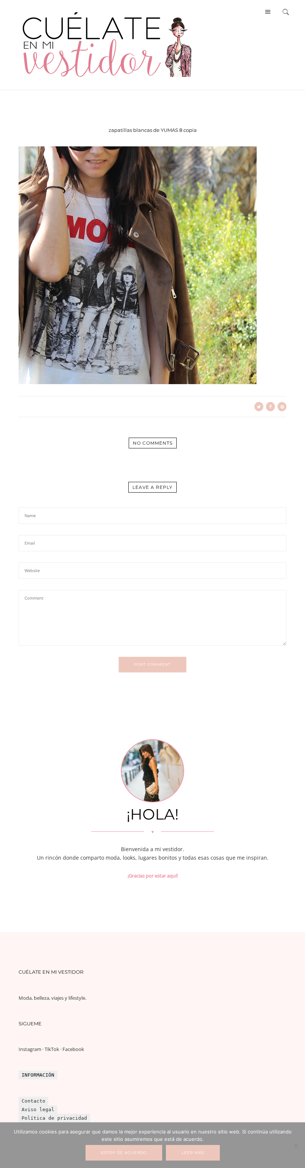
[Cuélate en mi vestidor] (108, 80)
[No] (295, 1145)
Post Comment (152, 664)
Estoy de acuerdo (124, 1152)
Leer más (193, 1152)
